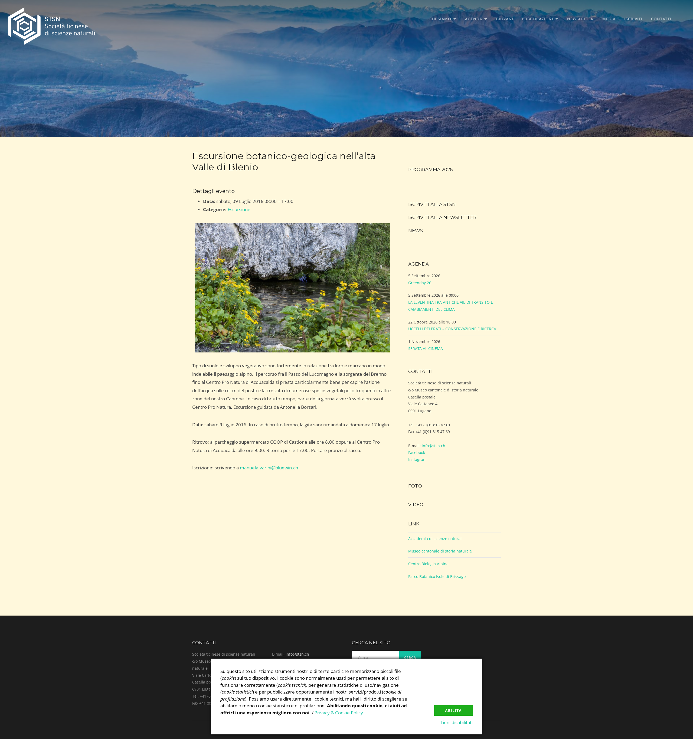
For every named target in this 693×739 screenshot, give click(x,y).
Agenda (473, 18)
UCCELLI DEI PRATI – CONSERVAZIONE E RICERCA (452, 328)
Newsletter (580, 18)
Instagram (417, 459)
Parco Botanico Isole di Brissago (437, 576)
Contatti (661, 18)
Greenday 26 (419, 282)
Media (609, 18)
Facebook (416, 452)
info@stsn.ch (433, 445)
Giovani (504, 18)
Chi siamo (440, 18)
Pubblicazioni (537, 18)
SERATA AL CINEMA (425, 348)
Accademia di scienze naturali (435, 538)
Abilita (453, 710)
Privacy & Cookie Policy (339, 712)
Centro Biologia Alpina (428, 563)
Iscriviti (633, 18)
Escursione (239, 209)
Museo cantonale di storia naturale (440, 551)
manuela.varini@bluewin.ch (269, 468)
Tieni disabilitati (456, 722)
